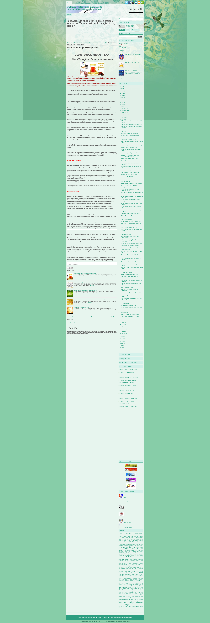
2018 (121, 95)
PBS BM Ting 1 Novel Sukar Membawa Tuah (131, 179)
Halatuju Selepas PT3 (133, 548)
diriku (142, 596)
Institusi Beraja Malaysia (131, 552)
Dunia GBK (128, 543)
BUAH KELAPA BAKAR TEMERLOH (129, 227)
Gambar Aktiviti (129, 545)
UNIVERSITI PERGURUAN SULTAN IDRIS (129, 377)
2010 (121, 341)
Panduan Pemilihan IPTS (133, 570)
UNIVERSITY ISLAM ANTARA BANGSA (128, 369)
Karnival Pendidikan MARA (137, 556)
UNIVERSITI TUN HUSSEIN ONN (127, 382)
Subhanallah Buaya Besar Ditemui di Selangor (132, 183)
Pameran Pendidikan (123, 570)
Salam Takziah (140, 582)
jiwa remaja (122, 601)
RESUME (135, 578)
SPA (125, 497)
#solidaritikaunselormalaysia (125, 535)
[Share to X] (71, 268)
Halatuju (132, 547)
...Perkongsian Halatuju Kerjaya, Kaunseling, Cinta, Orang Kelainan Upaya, (93, 6)
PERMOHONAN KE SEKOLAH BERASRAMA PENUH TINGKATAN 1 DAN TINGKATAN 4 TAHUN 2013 (133, 72)
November (124, 110)
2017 (121, 97)
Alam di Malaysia (123, 536)
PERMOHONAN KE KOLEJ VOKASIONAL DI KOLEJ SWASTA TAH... (131, 224)
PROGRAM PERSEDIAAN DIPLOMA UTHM (127, 568)
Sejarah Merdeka (123, 585)
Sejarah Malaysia (139, 584)
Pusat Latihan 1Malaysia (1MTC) (128, 139)
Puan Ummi (71, 50)
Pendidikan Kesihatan (89, 42)
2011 (121, 339)
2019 (121, 93)
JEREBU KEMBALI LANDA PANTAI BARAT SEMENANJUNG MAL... (131, 218)
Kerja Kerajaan (133, 559)
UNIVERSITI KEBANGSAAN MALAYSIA (128, 398)
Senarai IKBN (136, 591)
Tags (128, 29)
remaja (129, 606)
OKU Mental (137, 564)
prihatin (96, 42)
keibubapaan (139, 603)
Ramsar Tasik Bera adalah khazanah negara (131, 160)
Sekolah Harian (133, 588)
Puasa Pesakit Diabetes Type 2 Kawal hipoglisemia (82, 47)
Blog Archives (135, 29)
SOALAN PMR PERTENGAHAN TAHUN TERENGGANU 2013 (130, 271)
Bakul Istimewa (122, 79)
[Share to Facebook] (72, 268)
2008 (121, 345)
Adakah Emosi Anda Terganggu (128, 215)
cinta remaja (138, 596)
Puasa (100, 42)
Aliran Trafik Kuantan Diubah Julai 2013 (130, 158)
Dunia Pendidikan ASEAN (137, 543)
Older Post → (114, 316)
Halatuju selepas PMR (131, 550)
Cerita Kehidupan (123, 539)
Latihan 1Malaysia (130, 560)
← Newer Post (70, 316)
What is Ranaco (125, 312)
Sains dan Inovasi (132, 582)
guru (142, 599)
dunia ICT (128, 598)
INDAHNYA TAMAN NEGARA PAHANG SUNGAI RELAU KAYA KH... (130, 156)
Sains (126, 582)
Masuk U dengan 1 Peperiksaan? (129, 153)
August (123, 117)
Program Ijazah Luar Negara (136, 575)
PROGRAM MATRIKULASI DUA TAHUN (134, 567)
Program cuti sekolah (131, 577)
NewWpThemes (87, 621)
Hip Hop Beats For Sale (125, 621)
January (123, 333)
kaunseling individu (138, 601)
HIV (119, 547)
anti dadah (126, 595)
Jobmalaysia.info (129, 509)
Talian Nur (137, 593)
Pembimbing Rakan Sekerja (132, 574)
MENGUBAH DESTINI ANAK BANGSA (135, 562)
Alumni (129, 536)
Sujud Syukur (124, 592)
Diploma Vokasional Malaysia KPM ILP (131, 541)
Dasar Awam (134, 540)
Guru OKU (141, 545)
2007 (121, 347)
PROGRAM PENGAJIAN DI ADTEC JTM (130, 316)
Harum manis (128, 551)
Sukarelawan (131, 592)
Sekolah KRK (140, 588)
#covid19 (128, 533)
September (124, 115)
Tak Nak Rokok (125, 593)
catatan (137, 595)
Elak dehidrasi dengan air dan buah (82, 282)
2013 (121, 106)
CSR (142, 537)
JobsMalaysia (126, 501)
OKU (127, 564)
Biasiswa (138, 537)
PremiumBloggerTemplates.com (112, 621)
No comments (89, 50)
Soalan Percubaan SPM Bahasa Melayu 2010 (131, 307)
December (124, 108)
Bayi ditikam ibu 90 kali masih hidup (129, 274)
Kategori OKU (122, 558)
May (123, 324)
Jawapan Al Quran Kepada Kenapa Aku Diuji (129, 555)
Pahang (141, 568)
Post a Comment (71, 322)
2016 (121, 100)
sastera (133, 606)
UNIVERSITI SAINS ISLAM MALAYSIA (128, 380)
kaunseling (129, 601)
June (123, 322)
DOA (129, 540)
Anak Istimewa (134, 536)
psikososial (121, 606)
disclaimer (121, 598)
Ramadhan (104, 42)
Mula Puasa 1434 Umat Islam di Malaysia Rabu (132, 292)
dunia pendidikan (138, 598)
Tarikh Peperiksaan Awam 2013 (128, 305)
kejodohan (121, 604)
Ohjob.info (127, 515)
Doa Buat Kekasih (139, 541)
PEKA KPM (135, 566)
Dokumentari (122, 543)
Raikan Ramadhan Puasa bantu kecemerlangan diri (85, 290)
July (122, 119)
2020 (121, 91)
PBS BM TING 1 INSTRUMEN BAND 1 (129, 174)
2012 (121, 336)
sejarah (137, 606)
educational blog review (124, 599)
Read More (93, 277)
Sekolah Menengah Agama (137, 589)
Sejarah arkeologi (133, 585)
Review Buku (135, 579)
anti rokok (132, 595)
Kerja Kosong (140, 559)
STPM (138, 580)
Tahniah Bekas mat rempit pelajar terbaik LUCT (132, 221)
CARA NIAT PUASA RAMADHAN (81, 307)
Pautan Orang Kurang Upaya (131, 571)
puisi (126, 606)
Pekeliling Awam (133, 572)
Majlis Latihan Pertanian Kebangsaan (128, 563)
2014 (121, 104)
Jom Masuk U (127, 556)
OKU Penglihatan (129, 566)
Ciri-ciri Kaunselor (131, 539)
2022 (121, 88)
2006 (121, 350)
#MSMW (120, 533)
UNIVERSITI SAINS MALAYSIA (126, 393)
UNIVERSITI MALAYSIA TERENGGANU (128, 406)
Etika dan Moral (122, 545)
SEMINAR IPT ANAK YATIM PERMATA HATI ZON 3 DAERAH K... (131, 277)
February (124, 331)
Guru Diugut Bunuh (125, 181)
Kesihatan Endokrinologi (77, 42)
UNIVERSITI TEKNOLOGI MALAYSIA (128, 396)
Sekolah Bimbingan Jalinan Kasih (135, 587)
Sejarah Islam (130, 584)
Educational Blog (131, 544)
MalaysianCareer (127, 522)
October (123, 112)
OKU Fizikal (131, 564)
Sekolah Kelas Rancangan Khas (125, 589)
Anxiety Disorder (132, 537)
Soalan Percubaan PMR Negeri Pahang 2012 (131, 243)
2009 (121, 343)
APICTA (133, 535)
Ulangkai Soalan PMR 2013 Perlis (129, 147)
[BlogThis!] (69, 268)
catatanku (128, 596)
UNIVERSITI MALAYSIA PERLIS (127, 390)
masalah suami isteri (134, 604)
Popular (122, 29)
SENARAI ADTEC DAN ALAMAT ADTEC (130, 314)
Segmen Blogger (122, 584)
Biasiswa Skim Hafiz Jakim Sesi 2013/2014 (131, 124)
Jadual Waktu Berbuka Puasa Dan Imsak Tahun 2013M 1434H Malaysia (90, 299)
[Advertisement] (131, 433)
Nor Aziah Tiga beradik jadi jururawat (130, 133)
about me (121, 595)
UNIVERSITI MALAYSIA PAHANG (127, 388)
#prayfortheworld (139, 533)
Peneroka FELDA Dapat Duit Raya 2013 (130, 245)
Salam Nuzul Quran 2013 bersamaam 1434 (131, 213)
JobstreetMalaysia (128, 527)
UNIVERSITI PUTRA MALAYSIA (127, 401)
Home (68, 3)
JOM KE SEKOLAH (138, 554)
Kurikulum (121, 560)
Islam (125, 554)
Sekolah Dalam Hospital (124, 588)
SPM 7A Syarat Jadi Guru (127, 287)
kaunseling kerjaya (126, 603)
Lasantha (102, 621)
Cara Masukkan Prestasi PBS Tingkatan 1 (130, 172)
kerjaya (126, 605)
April (123, 326)
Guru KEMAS (136, 545)
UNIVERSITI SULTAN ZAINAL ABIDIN (128, 385)
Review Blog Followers (126, 579)
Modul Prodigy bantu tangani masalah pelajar (131, 145)
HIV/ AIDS (122, 547)
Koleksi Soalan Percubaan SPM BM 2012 (130, 310)
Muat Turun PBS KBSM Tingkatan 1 (129, 176)
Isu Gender (130, 554)
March (123, 329)
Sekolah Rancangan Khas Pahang (126, 591)
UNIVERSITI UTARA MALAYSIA (127, 375)
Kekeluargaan (134, 558)
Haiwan (126, 547)
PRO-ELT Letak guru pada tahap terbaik (130, 170)
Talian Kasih (131, 593)
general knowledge (135, 599)
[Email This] (67, 268)
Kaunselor (128, 558)
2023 (121, 86)
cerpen (133, 596)
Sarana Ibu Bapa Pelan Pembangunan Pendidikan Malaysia (131, 583)
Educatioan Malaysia (123, 544)
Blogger (130, 617)
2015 (121, 102)
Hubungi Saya (135, 551)
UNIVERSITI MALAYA (124, 404)
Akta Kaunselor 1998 (139, 535)
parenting (141, 604)
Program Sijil (122, 577)
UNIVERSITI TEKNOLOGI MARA (127, 372)
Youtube (141, 593)
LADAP (124, 560)
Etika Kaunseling (139, 544)
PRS (137, 568)
